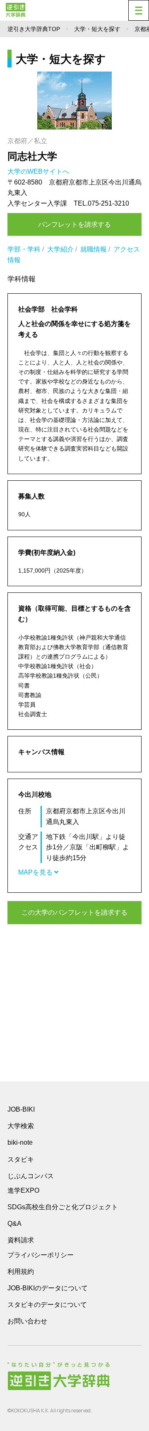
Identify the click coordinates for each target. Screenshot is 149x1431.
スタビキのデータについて (47, 1304)
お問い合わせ (27, 1321)
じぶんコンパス (30, 1175)
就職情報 (93, 249)
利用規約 (20, 1271)
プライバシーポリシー (40, 1254)
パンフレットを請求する (74, 224)
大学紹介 (60, 249)
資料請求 (20, 1240)
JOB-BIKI (21, 1109)
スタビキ (20, 1159)
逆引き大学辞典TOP (33, 29)
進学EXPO (23, 1190)
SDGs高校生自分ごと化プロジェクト (62, 1206)
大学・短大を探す (97, 29)
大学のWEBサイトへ (39, 171)
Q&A (14, 1223)
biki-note (20, 1142)
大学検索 (20, 1125)
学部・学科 (24, 249)
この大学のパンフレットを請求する (74, 912)
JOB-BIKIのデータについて (47, 1288)
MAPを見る (36, 872)
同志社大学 (32, 156)
